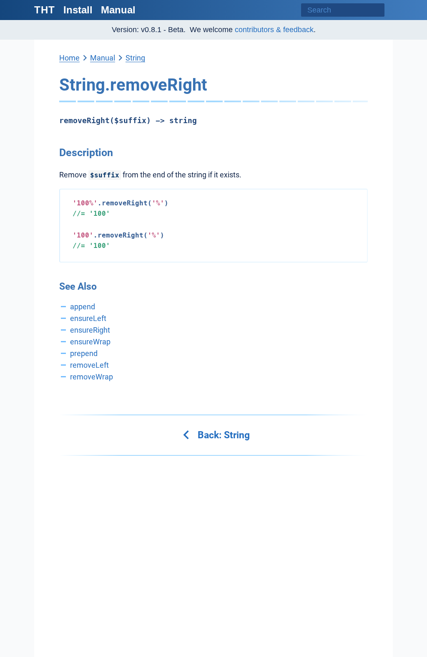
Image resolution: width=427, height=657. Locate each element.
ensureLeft (88, 318)
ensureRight (90, 330)
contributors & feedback (274, 29)
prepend (84, 353)
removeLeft (89, 365)
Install (78, 9)
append (82, 306)
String (135, 57)
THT (44, 9)
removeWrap (91, 376)
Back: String (222, 435)
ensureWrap (90, 341)
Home (69, 57)
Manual (118, 9)
